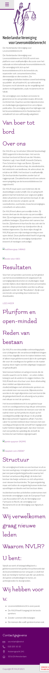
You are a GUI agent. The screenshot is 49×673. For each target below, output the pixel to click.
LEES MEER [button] (8, 303)
